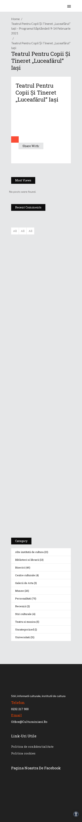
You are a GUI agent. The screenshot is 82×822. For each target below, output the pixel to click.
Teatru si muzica (25, 622)
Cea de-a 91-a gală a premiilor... (52, 318)
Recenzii (20, 606)
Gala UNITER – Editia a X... (50, 259)
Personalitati (23, 598)
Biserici (20, 567)
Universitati (22, 637)
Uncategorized (24, 629)
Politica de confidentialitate (32, 746)
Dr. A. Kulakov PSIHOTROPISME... (52, 299)
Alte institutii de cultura (29, 552)
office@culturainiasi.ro (29, 722)
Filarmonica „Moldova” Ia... (49, 240)
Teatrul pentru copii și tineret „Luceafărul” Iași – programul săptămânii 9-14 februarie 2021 (40, 28)
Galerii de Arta (24, 583)
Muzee (19, 591)
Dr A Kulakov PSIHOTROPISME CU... (51, 281)
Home (15, 19)
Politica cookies (23, 753)
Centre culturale (25, 575)
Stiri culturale (23, 614)
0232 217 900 (20, 709)
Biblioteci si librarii (27, 560)
